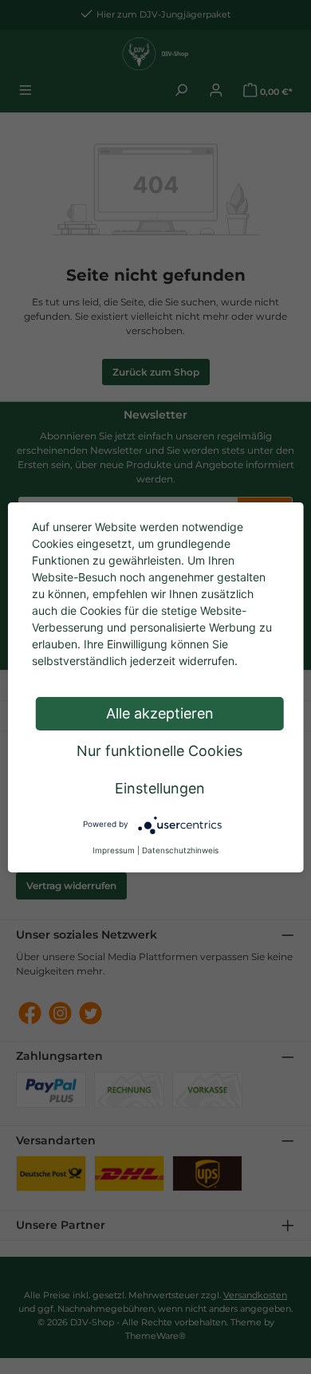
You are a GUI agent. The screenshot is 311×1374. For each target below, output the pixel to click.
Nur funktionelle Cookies (159, 750)
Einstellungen (160, 788)
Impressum (114, 850)
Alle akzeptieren (160, 713)
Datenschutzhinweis (180, 850)
